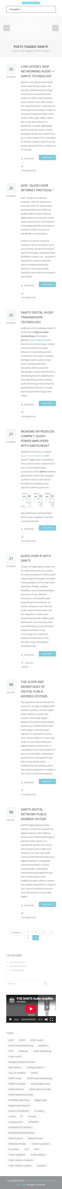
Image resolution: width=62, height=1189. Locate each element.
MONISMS (29, 158)
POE (27, 1149)
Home (15, 50)
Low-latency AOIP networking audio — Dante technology (38, 71)
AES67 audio (37, 1040)
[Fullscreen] (51, 1019)
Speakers (42, 1165)
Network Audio (35, 1138)
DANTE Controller (17, 1083)
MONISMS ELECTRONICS (20, 1127)
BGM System (15, 1067)
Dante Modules (16, 1089)
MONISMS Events (18, 966)
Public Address (38, 1154)
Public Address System (20, 1165)
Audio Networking (42, 1051)
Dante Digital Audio (40, 1083)
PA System (14, 1149)
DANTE (34, 1072)
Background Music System (22, 1061)
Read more (47, 157)
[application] (31, 1009)
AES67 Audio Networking (21, 1045)
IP (22, 1116)
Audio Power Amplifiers (32, 455)
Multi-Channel (15, 1138)
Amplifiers (43, 1045)
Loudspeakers (16, 1121)
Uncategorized (28, 170)
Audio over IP (15, 1056)
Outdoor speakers (40, 1143)
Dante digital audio (40, 339)
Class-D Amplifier (17, 1072)
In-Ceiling (38, 1111)
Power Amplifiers (17, 1154)
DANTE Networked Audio (21, 1094)
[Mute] (46, 1019)
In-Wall (12, 1116)
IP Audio (32, 1116)
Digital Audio (40, 1100)
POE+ (37, 1149)
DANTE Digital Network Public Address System (34, 814)
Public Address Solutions (21, 1160)
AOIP (11, 1051)
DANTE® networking (19, 1100)
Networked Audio (17, 1143)
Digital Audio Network (19, 1105)
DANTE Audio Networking (39, 1078)
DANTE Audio (15, 1078)
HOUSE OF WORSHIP (19, 1111)
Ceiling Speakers (35, 1067)
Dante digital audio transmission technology (37, 317)
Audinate (23, 1051)
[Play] (10, 1019)
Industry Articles (18, 962)
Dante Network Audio (40, 1089)
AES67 (22, 1040)
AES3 (11, 1040)
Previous (16, 932)
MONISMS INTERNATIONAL (22, 1132)
